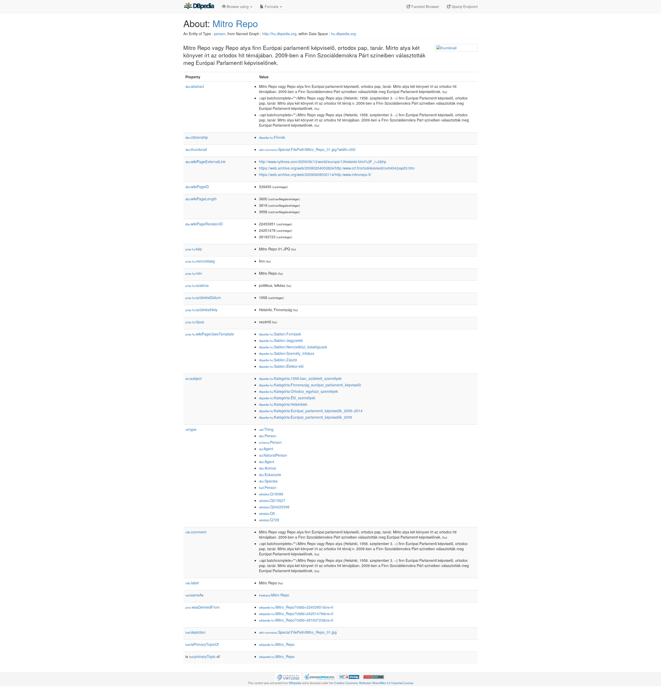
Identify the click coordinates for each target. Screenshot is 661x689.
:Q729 (269, 519)
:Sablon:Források (280, 333)
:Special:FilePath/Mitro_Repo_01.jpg (298, 632)
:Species (268, 481)
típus (194, 321)
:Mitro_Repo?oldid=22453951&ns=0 (296, 607)
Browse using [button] (238, 6)
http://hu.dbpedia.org (279, 33)
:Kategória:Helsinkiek (283, 404)
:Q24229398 (274, 506)
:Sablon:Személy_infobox (286, 353)
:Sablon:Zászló (278, 359)
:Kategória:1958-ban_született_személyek (300, 378)
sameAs (194, 595)
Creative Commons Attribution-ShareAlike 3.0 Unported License (373, 683)
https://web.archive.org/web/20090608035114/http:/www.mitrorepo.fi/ (315, 174)
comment (195, 531)
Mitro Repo (235, 23)
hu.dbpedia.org (343, 33)
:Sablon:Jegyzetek (281, 340)
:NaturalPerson (273, 455)
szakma (197, 285)
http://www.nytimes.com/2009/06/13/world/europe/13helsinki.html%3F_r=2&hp (322, 161)
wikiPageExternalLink (205, 161)
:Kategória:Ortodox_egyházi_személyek (298, 391)
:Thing (266, 429)
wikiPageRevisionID (204, 223)
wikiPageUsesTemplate (209, 333)
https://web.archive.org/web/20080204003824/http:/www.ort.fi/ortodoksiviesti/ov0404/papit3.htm (337, 168)
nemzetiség (200, 261)
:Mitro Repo (274, 595)
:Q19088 (271, 493)
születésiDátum (203, 297)
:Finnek (272, 137)
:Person (267, 435)
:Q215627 (272, 500)
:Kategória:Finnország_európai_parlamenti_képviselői (310, 384)
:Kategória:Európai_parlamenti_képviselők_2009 (305, 417)
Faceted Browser (424, 6)
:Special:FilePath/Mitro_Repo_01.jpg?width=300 (307, 149)
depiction (195, 632)
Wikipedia (295, 683)
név (193, 273)
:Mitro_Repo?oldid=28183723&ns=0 (296, 620)
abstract (194, 86)
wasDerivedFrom (202, 607)
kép (193, 248)
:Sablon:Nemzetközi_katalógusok (293, 346)
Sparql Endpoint (464, 6)
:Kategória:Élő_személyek (287, 397)
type (190, 429)
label (192, 582)
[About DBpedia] (198, 6)
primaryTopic (202, 656)
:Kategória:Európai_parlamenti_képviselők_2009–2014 (311, 410)
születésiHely (201, 309)
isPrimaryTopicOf (202, 644)
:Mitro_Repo (277, 644)
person (219, 33)
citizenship (196, 137)
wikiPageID (197, 186)
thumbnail (196, 149)
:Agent (266, 448)
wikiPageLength (201, 198)
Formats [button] (271, 6)
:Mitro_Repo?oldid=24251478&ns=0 (296, 613)
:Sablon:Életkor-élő (281, 366)
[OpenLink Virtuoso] (288, 676)
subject (193, 378)
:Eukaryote (270, 474)
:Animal (267, 468)
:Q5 (267, 513)
